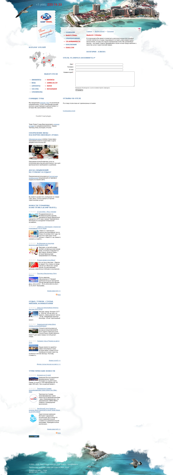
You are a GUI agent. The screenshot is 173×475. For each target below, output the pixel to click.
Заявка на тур (52, 82)
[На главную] (41, 26)
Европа (43, 57)
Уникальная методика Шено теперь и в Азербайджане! (42, 325)
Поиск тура (70, 47)
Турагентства (33, 467)
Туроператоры (37, 92)
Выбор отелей (100, 31)
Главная (89, 31)
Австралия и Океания (53, 66)
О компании (70, 32)
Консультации (71, 44)
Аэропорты (36, 85)
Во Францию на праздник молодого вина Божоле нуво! (41, 244)
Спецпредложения (73, 38)
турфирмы (42, 467)
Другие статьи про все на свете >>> (49, 364)
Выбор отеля (51, 74)
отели (67, 467)
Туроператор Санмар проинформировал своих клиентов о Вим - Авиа (43, 390)
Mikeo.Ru (43, 472)
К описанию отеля (69, 111)
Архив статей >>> (55, 360)
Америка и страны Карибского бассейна (35, 63)
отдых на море (59, 467)
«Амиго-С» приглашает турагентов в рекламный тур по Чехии (44, 227)
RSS (59, 295)
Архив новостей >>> (54, 291)
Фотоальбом (52, 88)
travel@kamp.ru (73, 464)
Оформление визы (35, 139)
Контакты (50, 79)
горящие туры (44, 103)
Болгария (110, 31)
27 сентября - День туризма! (46, 212)
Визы (34, 82)
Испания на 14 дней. (44, 375)
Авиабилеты (36, 79)
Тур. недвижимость (73, 41)
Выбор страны (71, 35)
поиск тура (50, 467)
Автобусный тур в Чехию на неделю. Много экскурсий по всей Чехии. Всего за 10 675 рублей (44, 410)
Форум (49, 85)
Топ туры (35, 88)
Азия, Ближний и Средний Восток (49, 62)
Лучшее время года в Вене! (46, 260)
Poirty (45, 470)
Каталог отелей (37, 47)
